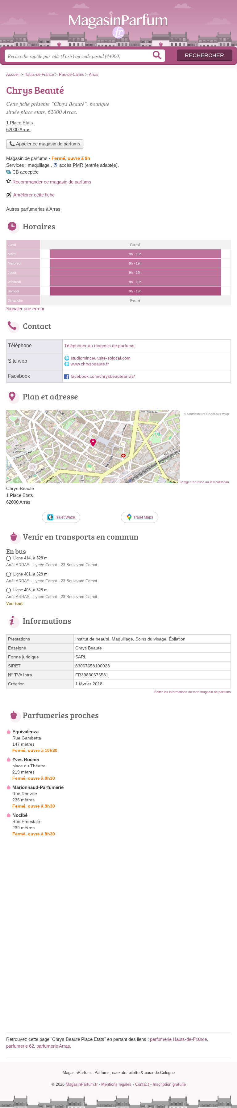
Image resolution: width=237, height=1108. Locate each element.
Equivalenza (25, 731)
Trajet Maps (143, 517)
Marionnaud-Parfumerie (38, 787)
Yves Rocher (26, 759)
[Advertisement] (179, 125)
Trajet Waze (65, 517)
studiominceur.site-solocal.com (101, 358)
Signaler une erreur (25, 308)
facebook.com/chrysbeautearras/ (103, 376)
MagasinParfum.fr (118, 25)
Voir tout (14, 603)
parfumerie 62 (20, 1046)
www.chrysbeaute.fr (90, 364)
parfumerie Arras (53, 1046)
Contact (142, 1084)
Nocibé (19, 815)
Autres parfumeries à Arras (33, 209)
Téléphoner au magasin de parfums (99, 345)
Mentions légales (116, 1084)
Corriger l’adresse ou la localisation (204, 482)
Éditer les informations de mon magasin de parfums (192, 692)
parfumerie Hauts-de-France (178, 1039)
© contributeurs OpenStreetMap (206, 414)
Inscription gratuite (169, 1084)
